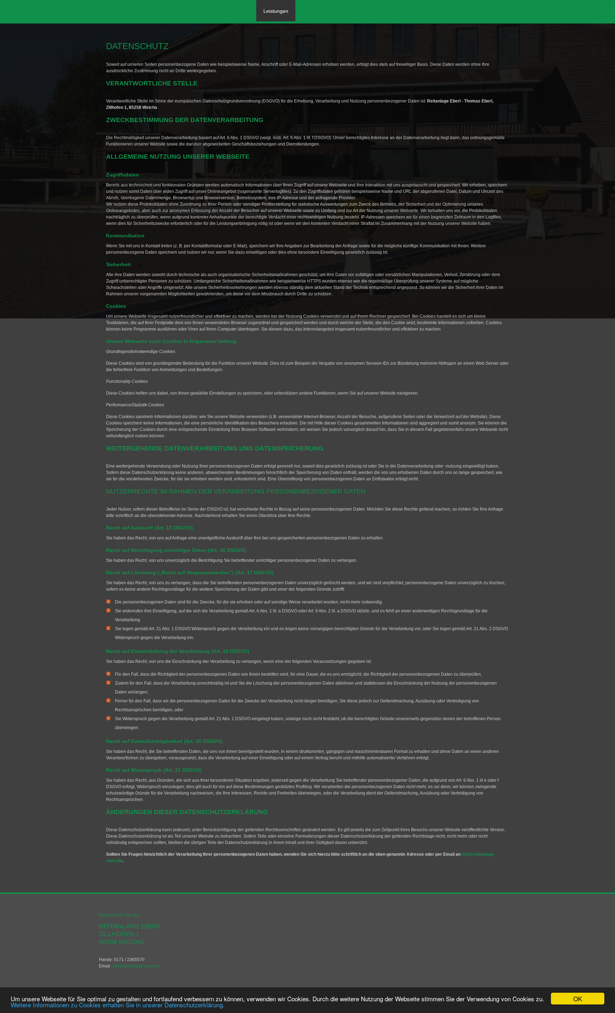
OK (577, 998)
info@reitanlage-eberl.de (136, 966)
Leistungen (275, 11)
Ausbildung (316, 11)
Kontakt (396, 11)
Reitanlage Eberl (229, 11)
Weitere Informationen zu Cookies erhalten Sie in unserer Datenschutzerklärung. (118, 1004)
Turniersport (358, 11)
